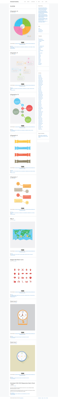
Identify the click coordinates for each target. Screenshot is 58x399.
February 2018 (40, 118)
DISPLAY (17, 212)
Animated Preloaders (41, 40)
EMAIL (28, 295)
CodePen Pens (40, 47)
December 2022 (40, 108)
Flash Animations (40, 50)
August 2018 (40, 115)
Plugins (39, 57)
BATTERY (15, 295)
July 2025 (39, 86)
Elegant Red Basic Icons (16, 259)
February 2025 (40, 92)
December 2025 (40, 80)
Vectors (12, 129)
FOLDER (32, 295)
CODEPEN (19, 393)
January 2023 (40, 107)
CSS (20, 393)
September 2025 (40, 84)
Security (39, 58)
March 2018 (40, 117)
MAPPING (23, 254)
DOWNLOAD (26, 295)
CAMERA (18, 295)
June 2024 (39, 101)
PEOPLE (30, 130)
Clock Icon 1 (13, 342)
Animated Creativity (14, 1)
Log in (39, 28)
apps (39, 42)
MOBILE (28, 88)
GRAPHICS (16, 88)
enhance (39, 49)
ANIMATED (14, 393)
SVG (26, 393)
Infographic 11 (14, 53)
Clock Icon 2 (13, 301)
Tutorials (28, 1)
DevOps (39, 48)
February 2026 (40, 78)
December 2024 (40, 94)
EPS (16, 130)
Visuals (39, 1)
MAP (21, 254)
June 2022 (39, 109)
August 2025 (40, 85)
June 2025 (39, 87)
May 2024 (39, 102)
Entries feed (40, 29)
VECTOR (29, 393)
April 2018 (39, 116)
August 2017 (40, 124)
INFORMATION (24, 88)
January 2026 (40, 79)
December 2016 (40, 126)
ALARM (12, 393)
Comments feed (40, 30)
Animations (39, 41)
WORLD (13, 47)
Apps (39, 43)
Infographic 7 (13, 177)
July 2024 (39, 100)
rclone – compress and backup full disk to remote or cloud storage (43, 136)
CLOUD (16, 254)
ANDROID (13, 295)
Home (25, 1)
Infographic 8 (14, 135)
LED (26, 88)
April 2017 (39, 125)
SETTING (11, 47)
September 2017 (40, 123)
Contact (46, 1)
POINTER (26, 254)
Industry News (33, 1)
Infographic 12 (14, 11)
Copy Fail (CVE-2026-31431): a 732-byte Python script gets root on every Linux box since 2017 (42, 9)
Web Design (40, 63)
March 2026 (40, 77)
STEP (10, 89)
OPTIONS (31, 88)
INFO (18, 88)
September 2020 (40, 111)
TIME (30, 254)
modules (39, 55)
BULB (12, 254)
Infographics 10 (14, 94)
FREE (39, 51)
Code (42, 1)
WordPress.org (40, 31)
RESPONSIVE (24, 393)
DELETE (24, 295)
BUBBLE (12, 88)
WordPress (39, 64)
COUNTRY (18, 254)
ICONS (34, 295)
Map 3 (12, 218)
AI (36, 1)
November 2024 (40, 95)
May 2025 (39, 88)
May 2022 (39, 110)
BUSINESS (13, 130)
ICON (22, 393)
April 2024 (39, 103)
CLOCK (14, 88)
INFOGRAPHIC (20, 88)
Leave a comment (13, 48)
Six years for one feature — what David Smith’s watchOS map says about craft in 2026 (42, 19)
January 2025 (40, 93)
